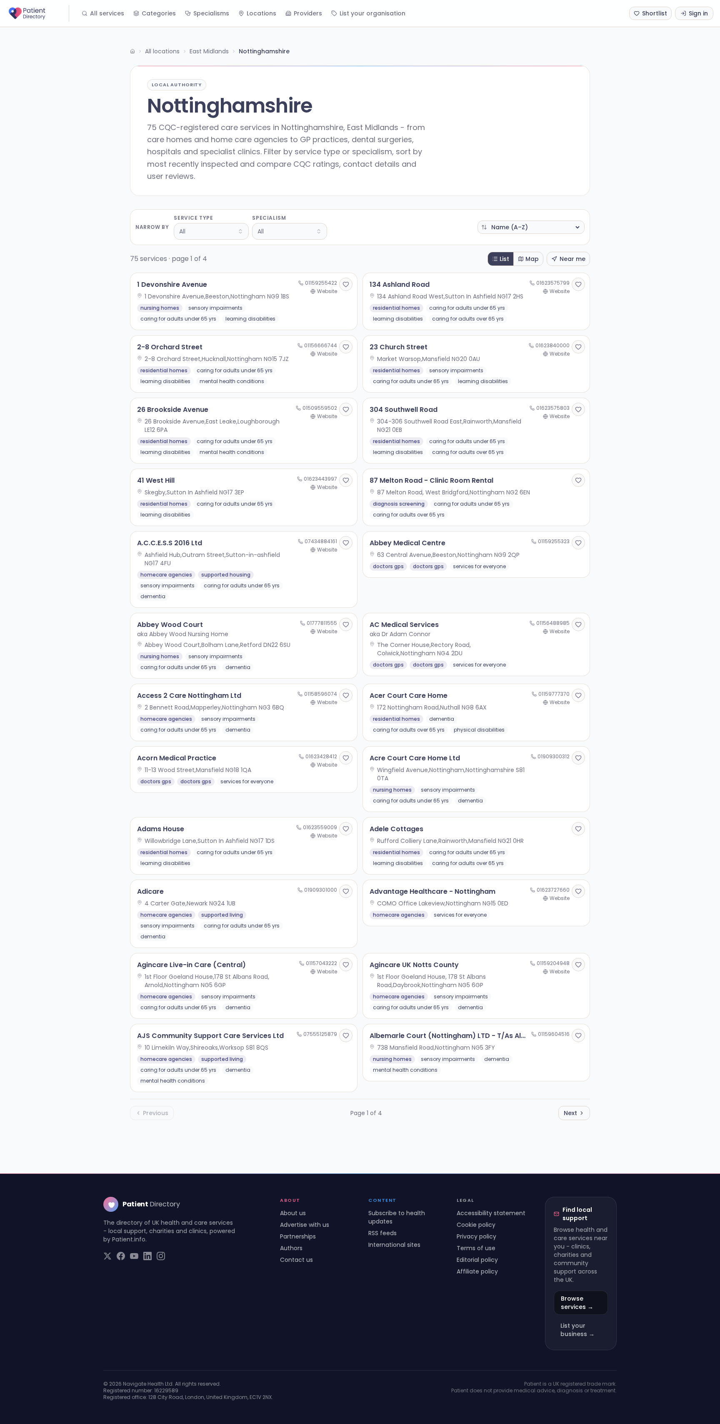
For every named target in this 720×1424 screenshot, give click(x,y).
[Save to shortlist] (345, 284)
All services (107, 13)
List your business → (577, 1329)
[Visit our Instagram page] (161, 1256)
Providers (308, 13)
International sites (394, 1245)
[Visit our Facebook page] (121, 1256)
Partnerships (298, 1236)
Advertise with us (304, 1225)
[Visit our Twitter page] (107, 1256)
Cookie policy (476, 1225)
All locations (162, 51)
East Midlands (209, 51)
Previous (155, 1113)
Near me (572, 259)
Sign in (698, 13)
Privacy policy (476, 1236)
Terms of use (476, 1248)
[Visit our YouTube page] (134, 1256)
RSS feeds (382, 1233)
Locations (261, 13)
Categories (159, 13)
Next (570, 1113)
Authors (291, 1248)
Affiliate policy (477, 1271)
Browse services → (577, 1302)
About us (293, 1213)
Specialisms (211, 13)
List (504, 259)
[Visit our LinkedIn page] (147, 1256)
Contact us (296, 1260)
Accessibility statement (491, 1213)
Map (532, 259)
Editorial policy (477, 1260)
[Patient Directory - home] (38, 13)
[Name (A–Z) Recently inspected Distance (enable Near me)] (531, 227)
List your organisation (372, 13)
